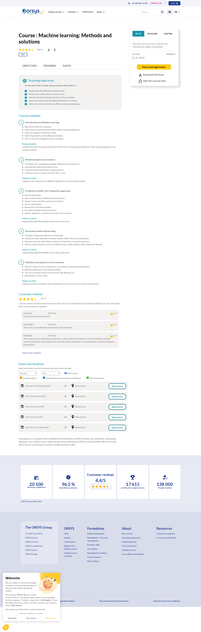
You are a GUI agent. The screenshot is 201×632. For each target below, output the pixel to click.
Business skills (93, 545)
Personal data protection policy (113, 601)
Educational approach (131, 538)
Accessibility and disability (133, 554)
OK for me (50, 618)
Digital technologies (95, 533)
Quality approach (129, 542)
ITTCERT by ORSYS (34, 533)
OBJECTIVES (29, 65)
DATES (67, 65)
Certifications (87, 12)
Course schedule (29, 115)
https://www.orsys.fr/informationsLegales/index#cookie (25, 609)
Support (67, 538)
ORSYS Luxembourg (33, 546)
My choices (31, 618)
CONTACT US (156, 3)
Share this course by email (154, 81)
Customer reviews (30, 294)
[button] (5, 627)
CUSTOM (168, 33)
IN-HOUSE (152, 33)
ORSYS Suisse (31, 550)
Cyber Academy (94, 557)
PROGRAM (50, 65)
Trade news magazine (165, 533)
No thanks (12, 618)
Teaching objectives (41, 80)
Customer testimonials (166, 538)
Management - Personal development (97, 539)
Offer (66, 533)
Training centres (129, 550)
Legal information (67, 601)
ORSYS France (31, 538)
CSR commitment (129, 546)
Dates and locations (31, 363)
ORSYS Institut (31, 542)
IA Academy (92, 549)
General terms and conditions (166, 601)
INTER (138, 33)
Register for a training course (70, 547)
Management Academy (97, 553)
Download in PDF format (153, 75)
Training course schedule (70, 554)
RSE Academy (93, 561)
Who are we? (127, 533)
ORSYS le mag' (31, 554)
